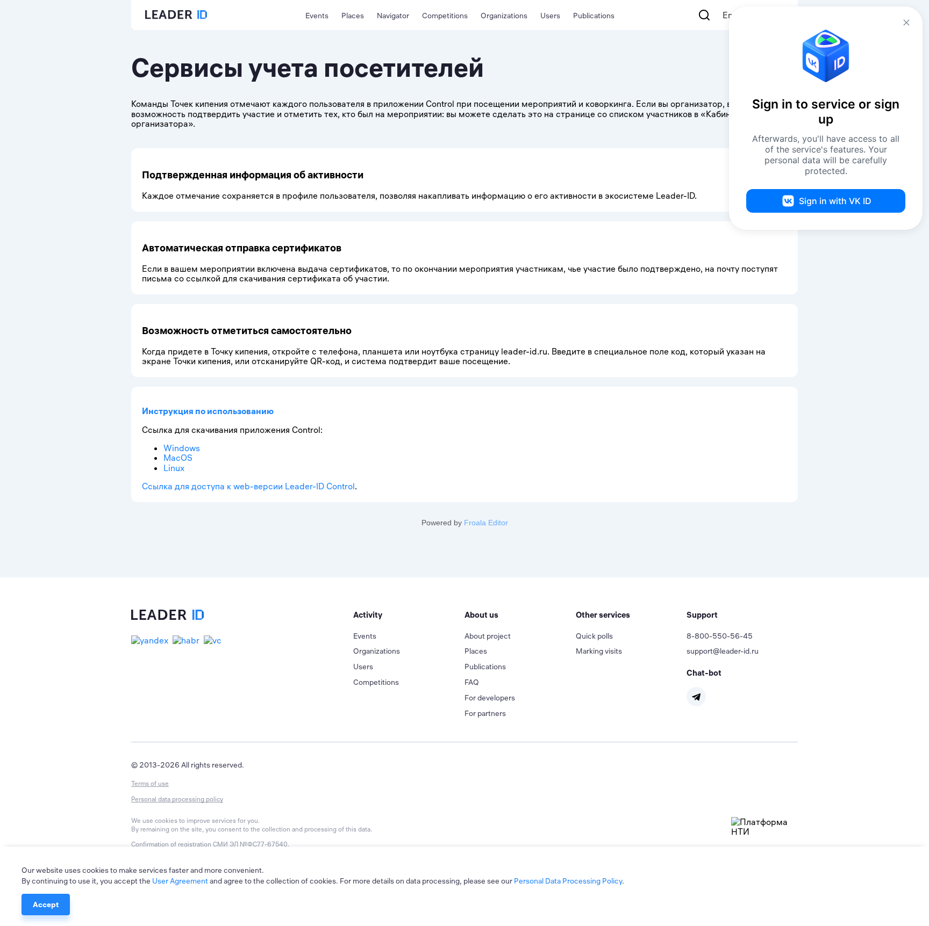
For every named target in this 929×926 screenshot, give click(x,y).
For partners (485, 713)
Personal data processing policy (177, 799)
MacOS (177, 457)
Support (702, 615)
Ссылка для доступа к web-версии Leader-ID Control (248, 486)
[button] (408, 615)
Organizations (504, 15)
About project (487, 636)
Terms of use (150, 783)
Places (352, 15)
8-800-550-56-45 (720, 636)
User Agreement (180, 881)
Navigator (393, 15)
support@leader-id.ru (723, 651)
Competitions (445, 15)
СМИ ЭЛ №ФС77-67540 (250, 844)
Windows (181, 448)
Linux (173, 467)
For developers (489, 698)
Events (316, 15)
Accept (46, 904)
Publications (593, 15)
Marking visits (599, 651)
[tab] (408, 615)
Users (550, 15)
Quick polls (594, 636)
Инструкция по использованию (208, 411)
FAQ (471, 682)
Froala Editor (486, 522)
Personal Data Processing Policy (568, 881)
